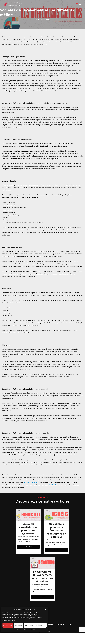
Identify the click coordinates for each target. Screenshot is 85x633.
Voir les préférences (35, 625)
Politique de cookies (17, 629)
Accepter (7, 625)
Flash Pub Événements (31, 482)
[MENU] (80, 3)
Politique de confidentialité (29, 629)
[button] (46, 609)
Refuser (18, 625)
